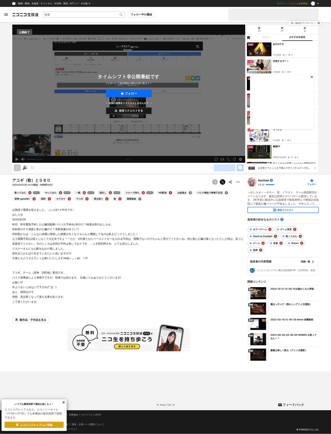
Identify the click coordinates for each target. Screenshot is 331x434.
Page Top (165, 404)
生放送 (35, 3)
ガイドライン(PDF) (91, 415)
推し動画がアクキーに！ (303, 22)
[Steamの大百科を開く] (301, 243)
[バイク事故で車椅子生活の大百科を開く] (226, 192)
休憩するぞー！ (281, 61)
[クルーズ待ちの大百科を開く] (143, 192)
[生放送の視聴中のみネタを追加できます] (17, 167)
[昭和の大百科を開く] (49, 198)
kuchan (263, 180)
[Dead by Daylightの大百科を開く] (275, 236)
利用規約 (73, 415)
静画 (27, 3)
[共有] (230, 182)
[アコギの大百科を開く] (86, 198)
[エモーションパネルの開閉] (240, 167)
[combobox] (84, 15)
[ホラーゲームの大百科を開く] (269, 229)
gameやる (278, 43)
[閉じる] (318, 23)
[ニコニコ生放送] (25, 14)
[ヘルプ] (281, 219)
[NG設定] (248, 37)
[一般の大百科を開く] (84, 192)
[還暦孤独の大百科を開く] (139, 198)
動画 (20, 3)
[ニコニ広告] (24, 167)
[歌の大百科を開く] (119, 198)
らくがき (277, 129)
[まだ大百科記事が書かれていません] (271, 180)
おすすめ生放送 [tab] (297, 37)
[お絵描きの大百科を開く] (190, 192)
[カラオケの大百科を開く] (69, 198)
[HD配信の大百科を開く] (170, 192)
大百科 (57, 3)
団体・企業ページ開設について (88, 424)
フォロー (131, 93)
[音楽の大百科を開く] (281, 243)
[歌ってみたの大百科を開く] (29, 192)
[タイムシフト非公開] (215, 182)
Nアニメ (74, 3)
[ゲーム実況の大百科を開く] (294, 229)
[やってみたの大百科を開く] (60, 192)
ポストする (222, 182)
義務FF (276, 146)
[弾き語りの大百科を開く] (106, 198)
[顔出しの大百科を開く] (110, 192)
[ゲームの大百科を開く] (263, 243)
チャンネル (46, 3)
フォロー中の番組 (141, 14)
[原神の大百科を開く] (260, 250)
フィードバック (293, 405)
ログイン (281, 3)
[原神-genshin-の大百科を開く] (34, 198)
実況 (65, 3)
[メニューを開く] (6, 14)
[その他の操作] (238, 182)
